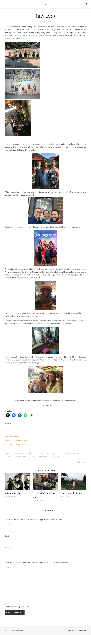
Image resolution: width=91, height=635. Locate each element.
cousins (38, 453)
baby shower (18, 453)
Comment (9, 567)
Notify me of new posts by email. (18, 607)
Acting (8, 453)
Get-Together (56, 453)
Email (7, 536)
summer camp (21, 456)
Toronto (32, 456)
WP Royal (19, 630)
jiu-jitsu (67, 453)
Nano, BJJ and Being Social (15, 444)
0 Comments (81, 462)
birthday (29, 453)
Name (8, 524)
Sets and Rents (12, 493)
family (47, 453)
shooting (9, 456)
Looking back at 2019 (71, 493)
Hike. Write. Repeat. (12, 436)
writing (57, 456)
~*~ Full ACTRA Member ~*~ (16, 440)
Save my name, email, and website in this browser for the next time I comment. (37, 562)
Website (8, 548)
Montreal (76, 453)
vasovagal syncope (45, 456)
